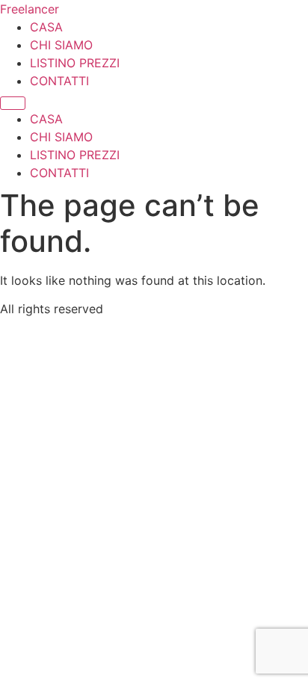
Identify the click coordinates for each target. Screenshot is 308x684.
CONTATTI (59, 80)
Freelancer (29, 8)
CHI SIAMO (61, 44)
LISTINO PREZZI (75, 62)
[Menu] (12, 103)
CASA (46, 26)
